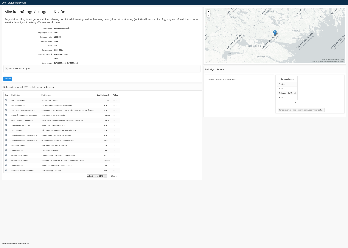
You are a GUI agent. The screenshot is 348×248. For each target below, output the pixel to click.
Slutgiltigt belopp (46, 41)
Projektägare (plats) (45, 33)
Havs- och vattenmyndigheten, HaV (333, 59)
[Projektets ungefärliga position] (275, 33)
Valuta (50, 46)
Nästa (113, 176)
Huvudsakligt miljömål (44, 54)
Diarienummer (47, 63)
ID (51, 59)
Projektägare (47, 28)
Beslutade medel (46, 37)
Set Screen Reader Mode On (19, 243)
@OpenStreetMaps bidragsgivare (328, 62)
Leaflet (342, 62)
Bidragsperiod (47, 50)
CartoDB (314, 62)
